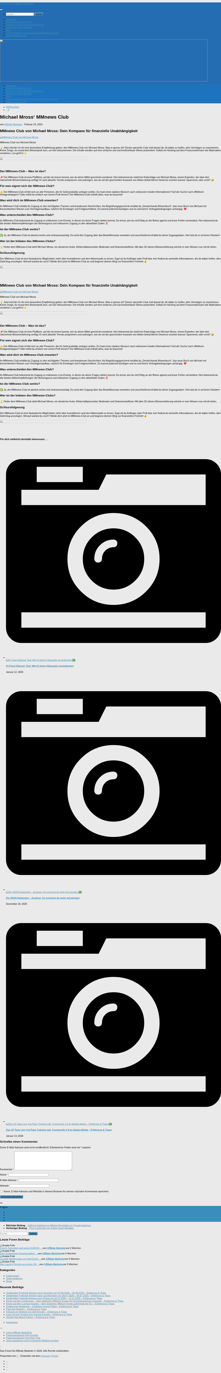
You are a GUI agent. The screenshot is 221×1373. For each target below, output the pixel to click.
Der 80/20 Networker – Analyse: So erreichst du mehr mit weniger (43, 898)
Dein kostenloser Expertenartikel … (19, 1253)
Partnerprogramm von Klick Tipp (23, 1338)
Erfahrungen (12, 107)
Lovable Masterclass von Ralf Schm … (20, 1259)
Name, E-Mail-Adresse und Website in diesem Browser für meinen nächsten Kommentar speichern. (56, 1191)
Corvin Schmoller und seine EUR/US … (21, 1248)
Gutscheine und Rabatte (19, 27)
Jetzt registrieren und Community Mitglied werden (32, 33)
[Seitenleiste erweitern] (1, 1202)
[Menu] (1, 9)
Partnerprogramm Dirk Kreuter (22, 1335)
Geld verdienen (14, 1278)
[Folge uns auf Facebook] (7, 1215)
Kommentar (7, 1169)
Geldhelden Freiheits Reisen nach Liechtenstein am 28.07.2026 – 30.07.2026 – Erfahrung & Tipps (58, 1295)
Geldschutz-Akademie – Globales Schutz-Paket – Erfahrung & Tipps (42, 1306)
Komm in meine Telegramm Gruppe (25, 25)
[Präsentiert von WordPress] (17, 1356)
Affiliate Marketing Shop (18, 22)
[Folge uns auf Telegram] (7, 1220)
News (9, 1281)
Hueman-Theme (49, 1356)
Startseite (11, 19)
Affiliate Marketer (13, 124)
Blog (8, 30)
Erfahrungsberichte (16, 35)
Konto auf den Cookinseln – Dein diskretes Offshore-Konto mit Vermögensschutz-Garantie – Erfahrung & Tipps (64, 1301)
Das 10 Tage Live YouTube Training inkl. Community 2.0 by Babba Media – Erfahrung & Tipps (59, 1130)
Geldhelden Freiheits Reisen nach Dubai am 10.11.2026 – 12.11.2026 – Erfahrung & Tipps (54, 1298)
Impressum (12, 1322)
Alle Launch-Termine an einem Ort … (19, 1264)
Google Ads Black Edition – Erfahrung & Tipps (30, 1317)
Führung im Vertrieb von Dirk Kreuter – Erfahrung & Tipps (36, 1312)
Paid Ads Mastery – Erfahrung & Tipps (26, 1309)
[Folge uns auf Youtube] (7, 1212)
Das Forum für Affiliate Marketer (17, 3)
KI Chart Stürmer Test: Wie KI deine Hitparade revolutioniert (40, 666)
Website (4, 1185)
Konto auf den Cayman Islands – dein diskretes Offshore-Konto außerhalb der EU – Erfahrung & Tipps (60, 1304)
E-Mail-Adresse (9, 1180)
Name (4, 1174)
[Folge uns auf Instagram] (7, 1217)
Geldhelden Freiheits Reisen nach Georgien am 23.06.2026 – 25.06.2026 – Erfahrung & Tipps (56, 1293)
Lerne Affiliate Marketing (19, 1332)
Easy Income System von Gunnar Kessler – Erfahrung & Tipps (39, 1314)
